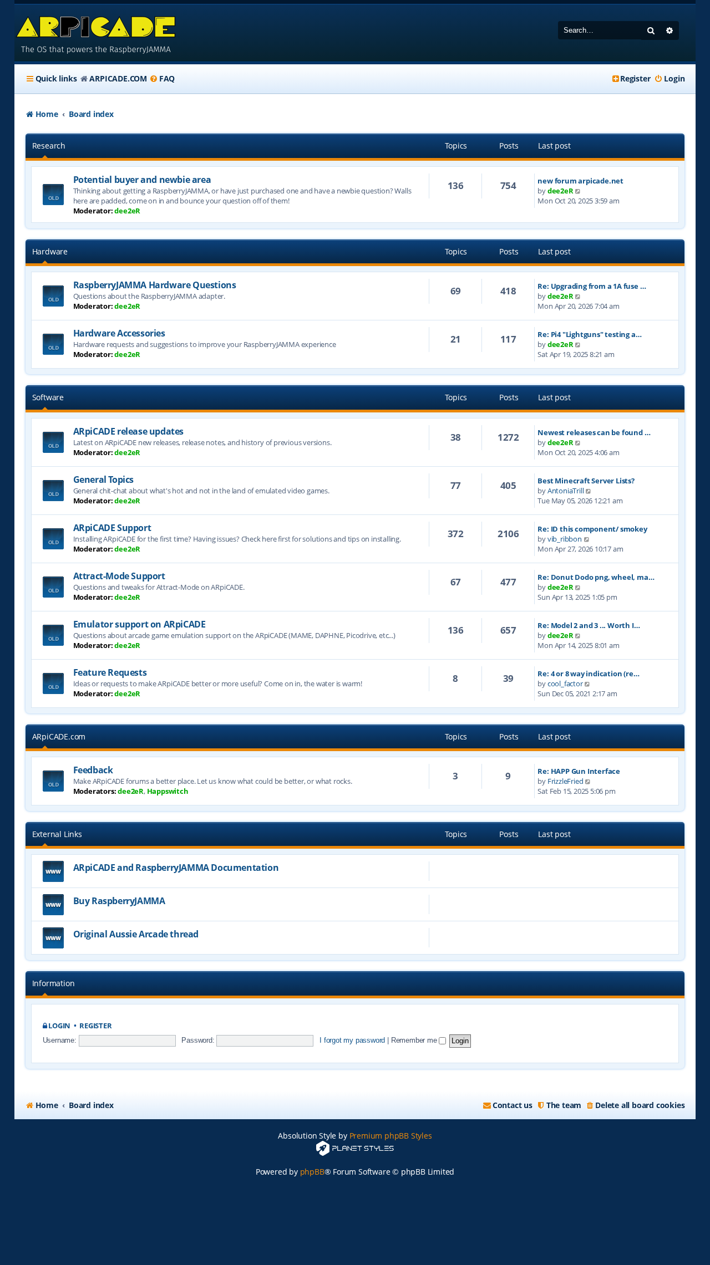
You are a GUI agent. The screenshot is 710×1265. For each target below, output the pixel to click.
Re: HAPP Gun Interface (578, 771)
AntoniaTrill (565, 491)
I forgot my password (352, 1040)
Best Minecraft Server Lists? (585, 481)
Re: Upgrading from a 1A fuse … (591, 286)
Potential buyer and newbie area (142, 180)
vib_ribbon (564, 539)
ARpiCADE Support (112, 528)
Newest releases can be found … (593, 432)
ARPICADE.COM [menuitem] (118, 78)
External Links (57, 834)
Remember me (415, 1040)
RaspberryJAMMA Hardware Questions (154, 285)
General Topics (103, 479)
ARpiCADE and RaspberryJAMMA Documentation (176, 867)
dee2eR (127, 211)
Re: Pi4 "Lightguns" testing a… (589, 334)
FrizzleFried (565, 781)
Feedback (93, 770)
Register (95, 1026)
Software (48, 397)
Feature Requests (110, 672)
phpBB (312, 1171)
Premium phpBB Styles (390, 1135)
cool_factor (565, 683)
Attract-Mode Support (119, 576)
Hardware (50, 251)
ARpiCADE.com (59, 736)
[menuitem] (162, 79)
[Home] (96, 33)
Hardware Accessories (119, 333)
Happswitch (168, 791)
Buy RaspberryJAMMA (119, 901)
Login (59, 1026)
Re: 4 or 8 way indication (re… (588, 674)
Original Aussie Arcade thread (136, 934)
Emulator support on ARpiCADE (139, 624)
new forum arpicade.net (580, 181)
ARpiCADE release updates (128, 431)
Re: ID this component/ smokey (592, 529)
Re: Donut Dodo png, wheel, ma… (595, 577)
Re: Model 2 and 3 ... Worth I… (588, 625)
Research (48, 145)
